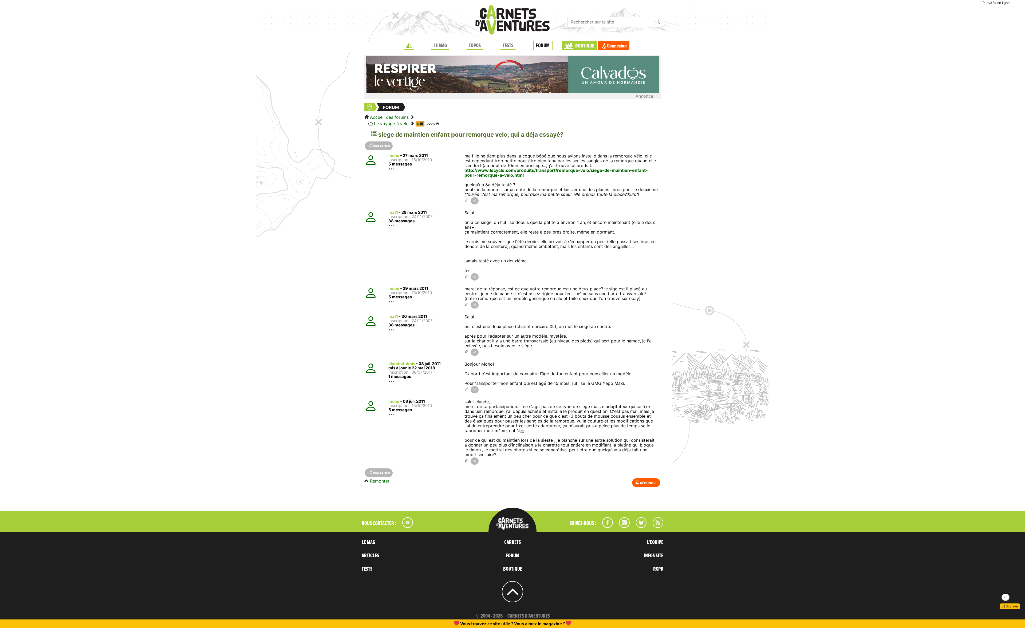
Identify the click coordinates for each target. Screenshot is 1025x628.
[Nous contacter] (405, 526)
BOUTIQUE (584, 46)
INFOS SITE (653, 555)
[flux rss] (655, 526)
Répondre (648, 483)
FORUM (543, 45)
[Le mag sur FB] (605, 526)
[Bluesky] (638, 526)
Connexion (617, 46)
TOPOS (475, 45)
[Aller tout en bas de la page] (1005, 597)
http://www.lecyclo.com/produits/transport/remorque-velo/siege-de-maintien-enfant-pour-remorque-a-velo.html (556, 173)
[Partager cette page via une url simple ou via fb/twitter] (475, 200)
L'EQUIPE (655, 542)
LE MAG (440, 45)
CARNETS (512, 542)
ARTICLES (370, 555)
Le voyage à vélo (391, 123)
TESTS (508, 45)
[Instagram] (622, 526)
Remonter (379, 481)
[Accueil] (409, 46)
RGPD (658, 569)
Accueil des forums (389, 117)
